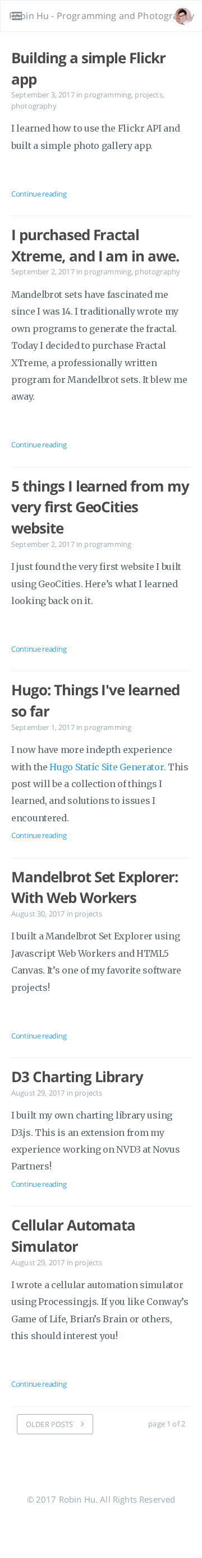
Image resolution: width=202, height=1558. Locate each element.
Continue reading (38, 194)
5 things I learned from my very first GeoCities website (100, 507)
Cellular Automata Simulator (73, 1235)
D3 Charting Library (77, 1076)
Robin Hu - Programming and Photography (101, 16)
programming (107, 95)
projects (148, 95)
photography (34, 106)
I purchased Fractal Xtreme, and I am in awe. (95, 245)
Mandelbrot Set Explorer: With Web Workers (94, 887)
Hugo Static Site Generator (106, 767)
